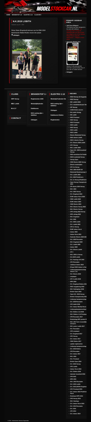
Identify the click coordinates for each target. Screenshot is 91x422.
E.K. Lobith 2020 (75, 244)
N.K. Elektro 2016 (75, 371)
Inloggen (70, 72)
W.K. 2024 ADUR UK (76, 169)
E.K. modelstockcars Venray (79, 104)
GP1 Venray (73, 336)
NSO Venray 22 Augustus (78, 97)
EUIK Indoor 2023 (75, 201)
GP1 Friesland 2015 (76, 389)
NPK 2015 (73, 379)
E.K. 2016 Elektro (75, 349)
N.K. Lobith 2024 (75, 174)
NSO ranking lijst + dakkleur (37, 114)
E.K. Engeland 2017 (76, 333)
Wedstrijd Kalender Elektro (60, 99)
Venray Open (74, 159)
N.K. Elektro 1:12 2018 (77, 312)
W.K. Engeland (74, 216)
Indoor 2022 (73, 232)
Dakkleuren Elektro (57, 115)
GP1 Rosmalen (74, 262)
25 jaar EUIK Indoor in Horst (79, 267)
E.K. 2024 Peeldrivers (76, 177)
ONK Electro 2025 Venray (78, 162)
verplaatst (73, 276)
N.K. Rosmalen (74, 328)
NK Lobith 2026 (75, 102)
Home (8, 15)
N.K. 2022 (73, 219)
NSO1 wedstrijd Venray (77, 157)
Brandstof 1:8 (17, 15)
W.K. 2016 (73, 356)
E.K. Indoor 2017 (75, 339)
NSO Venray (74, 99)
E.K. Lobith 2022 (75, 224)
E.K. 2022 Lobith (75, 222)
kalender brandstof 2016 (77, 374)
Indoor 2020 (73, 247)
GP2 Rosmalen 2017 (76, 317)
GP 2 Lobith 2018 (75, 279)
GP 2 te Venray (74, 167)
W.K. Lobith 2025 (75, 147)
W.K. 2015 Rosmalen (76, 381)
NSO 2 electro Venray (76, 140)
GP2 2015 (73, 376)
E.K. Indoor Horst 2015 (77, 403)
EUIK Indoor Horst (76, 229)
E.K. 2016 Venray (75, 364)
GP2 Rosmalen (74, 351)
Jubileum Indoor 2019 (77, 264)
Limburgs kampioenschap (78, 346)
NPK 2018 (73, 281)
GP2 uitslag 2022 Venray (77, 211)
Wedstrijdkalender (37, 103)
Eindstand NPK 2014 (76, 396)
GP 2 (71, 252)
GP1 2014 (73, 411)
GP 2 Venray (74, 145)
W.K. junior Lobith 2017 (77, 326)
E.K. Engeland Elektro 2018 (78, 284)
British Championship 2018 (78, 296)
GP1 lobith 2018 (75, 304)
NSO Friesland (74, 117)
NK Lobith (73, 115)
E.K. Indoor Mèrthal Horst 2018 (79, 306)
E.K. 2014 (73, 408)
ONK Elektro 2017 (75, 341)
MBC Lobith (15, 103)
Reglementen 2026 (37, 99)
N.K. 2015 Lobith (75, 384)
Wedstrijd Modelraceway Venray (80, 172)
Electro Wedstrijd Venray (78, 135)
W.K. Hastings (74, 401)
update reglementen (76, 344)
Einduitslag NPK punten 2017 (79, 319)
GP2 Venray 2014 (75, 398)
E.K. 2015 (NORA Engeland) (78, 386)
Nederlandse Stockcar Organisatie (20, 420)
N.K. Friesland (74, 359)
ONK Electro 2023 (75, 204)
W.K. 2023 (73, 189)
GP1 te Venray (74, 227)
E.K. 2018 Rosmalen (76, 301)
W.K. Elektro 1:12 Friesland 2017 (80, 314)
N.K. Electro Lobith (76, 249)
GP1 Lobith (73, 366)
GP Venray (73, 107)
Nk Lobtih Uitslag (75, 112)
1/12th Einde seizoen (76, 110)
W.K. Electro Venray (76, 209)
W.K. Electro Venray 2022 (78, 206)
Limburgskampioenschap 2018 (79, 309)
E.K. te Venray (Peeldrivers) (78, 179)
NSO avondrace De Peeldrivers (79, 154)
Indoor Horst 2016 (75, 369)
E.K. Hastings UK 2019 (77, 259)
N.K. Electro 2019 (75, 274)
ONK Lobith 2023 (75, 199)
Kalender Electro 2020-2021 (78, 237)
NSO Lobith (73, 125)
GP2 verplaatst (74, 331)
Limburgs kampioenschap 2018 (79, 299)
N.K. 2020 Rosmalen (76, 239)
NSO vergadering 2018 (77, 286)
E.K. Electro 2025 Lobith (77, 142)
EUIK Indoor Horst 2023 (77, 196)
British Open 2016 (75, 361)
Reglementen (55, 120)
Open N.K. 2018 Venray (77, 294)
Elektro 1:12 (28, 15)
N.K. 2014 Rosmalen (76, 406)
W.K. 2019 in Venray (76, 254)
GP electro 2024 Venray (77, 186)
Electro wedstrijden (76, 164)
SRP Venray (15, 99)
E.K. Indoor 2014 (75, 413)
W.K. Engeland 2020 (76, 242)
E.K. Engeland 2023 (76, 194)
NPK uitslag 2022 (75, 214)
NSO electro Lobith (76, 137)
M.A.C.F (13, 108)
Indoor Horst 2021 (75, 234)
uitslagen (16, 35)
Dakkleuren (35, 108)
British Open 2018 (75, 291)
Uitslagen (34, 120)
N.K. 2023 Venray (75, 191)
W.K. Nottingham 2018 (77, 289)
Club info (37, 15)
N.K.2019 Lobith (75, 257)
